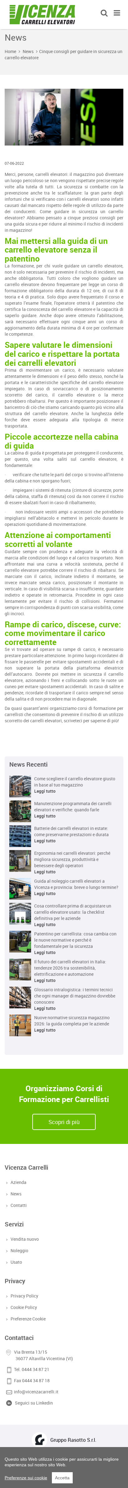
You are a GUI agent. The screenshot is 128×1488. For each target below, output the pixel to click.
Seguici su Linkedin (34, 1403)
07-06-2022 (14, 163)
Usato (16, 1262)
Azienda (18, 1182)
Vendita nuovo (25, 1239)
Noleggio (19, 1250)
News (28, 51)
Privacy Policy (24, 1296)
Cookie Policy (24, 1307)
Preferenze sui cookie (26, 1477)
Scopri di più (64, 1122)
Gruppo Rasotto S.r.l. (73, 1439)
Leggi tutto (45, 791)
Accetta (62, 1477)
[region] (64, 1467)
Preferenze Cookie (28, 1319)
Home (10, 51)
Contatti (19, 1205)
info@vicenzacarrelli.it (36, 1392)
